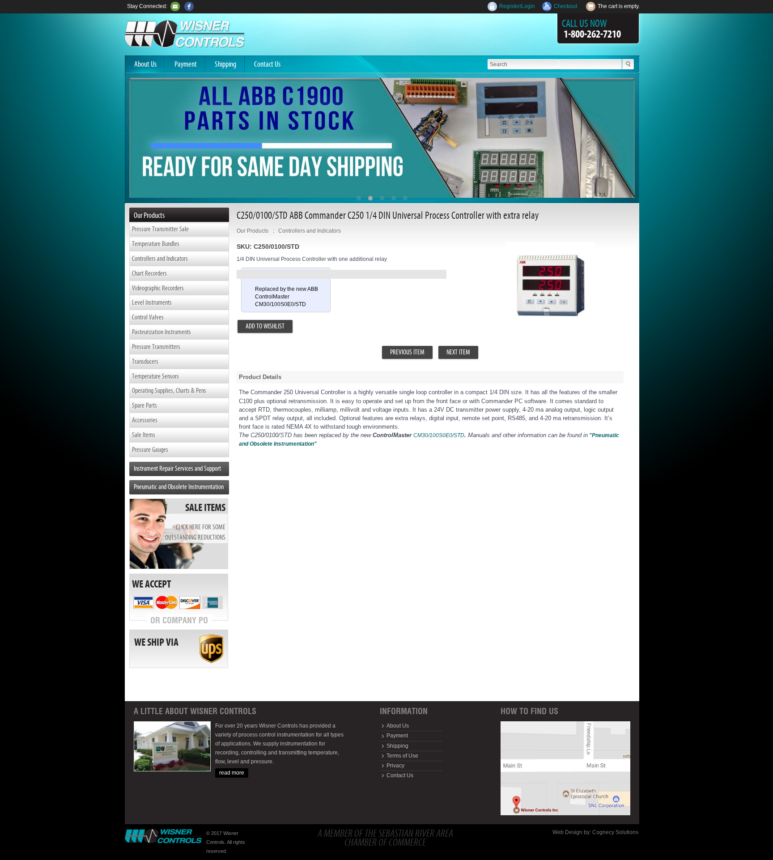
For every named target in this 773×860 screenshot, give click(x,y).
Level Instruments (152, 302)
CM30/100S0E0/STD (438, 435)
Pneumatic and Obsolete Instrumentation (179, 486)
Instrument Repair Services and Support (177, 468)
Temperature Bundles (155, 243)
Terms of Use (402, 756)
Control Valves (148, 317)
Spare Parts (144, 405)
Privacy (395, 765)
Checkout (565, 6)
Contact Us (267, 64)
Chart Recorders (149, 273)
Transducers (145, 361)
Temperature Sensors (155, 376)
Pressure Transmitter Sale (160, 229)
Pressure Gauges (150, 449)
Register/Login (517, 6)
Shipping (225, 64)
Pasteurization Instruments (161, 332)
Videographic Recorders (158, 288)
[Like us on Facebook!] (189, 6)
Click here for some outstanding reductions (195, 532)
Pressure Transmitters (156, 346)
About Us (145, 64)
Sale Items (143, 434)
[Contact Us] (175, 6)
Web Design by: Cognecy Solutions (595, 832)
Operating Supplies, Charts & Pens (169, 390)
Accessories (144, 420)
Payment (185, 64)
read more (231, 773)
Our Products (252, 231)
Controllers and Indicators (160, 258)
